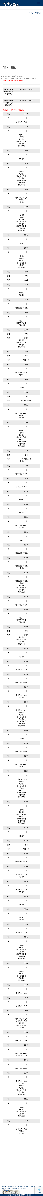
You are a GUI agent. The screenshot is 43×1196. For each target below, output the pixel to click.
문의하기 (23, 1189)
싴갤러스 (16, 1189)
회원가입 (38, 13)
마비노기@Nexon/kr (9, 1187)
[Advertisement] (21, 39)
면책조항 (33, 1187)
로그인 (31, 13)
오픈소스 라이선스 (23, 1187)
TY (29, 1189)
